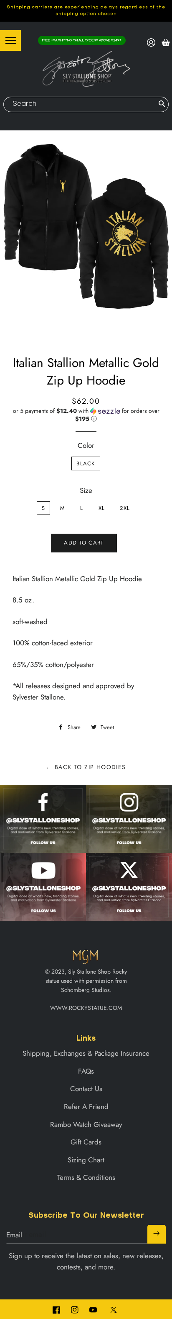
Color (86, 445)
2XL (125, 508)
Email (14, 1235)
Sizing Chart (86, 1160)
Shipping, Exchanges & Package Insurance (86, 1053)
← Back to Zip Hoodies (86, 767)
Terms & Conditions (86, 1177)
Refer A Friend (86, 1107)
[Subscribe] (156, 1234)
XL (102, 508)
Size (86, 490)
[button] (86, 415)
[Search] (161, 104)
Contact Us (86, 1089)
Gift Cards (86, 1142)
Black (85, 463)
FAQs (86, 1071)
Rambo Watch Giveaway (86, 1124)
